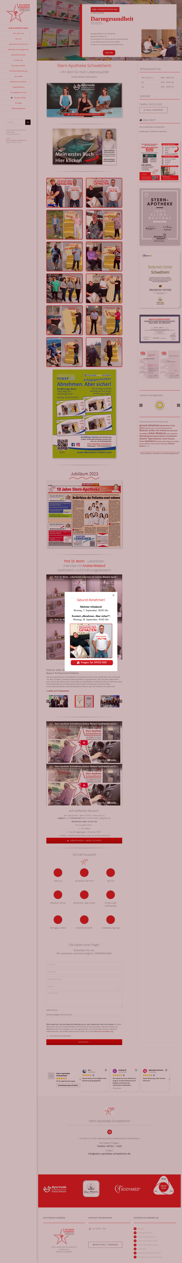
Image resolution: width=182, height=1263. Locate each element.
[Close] (113, 595)
